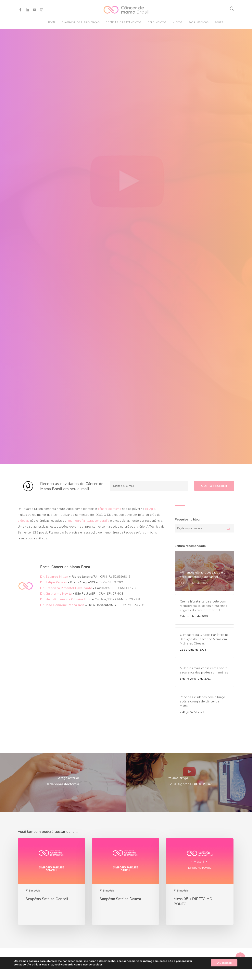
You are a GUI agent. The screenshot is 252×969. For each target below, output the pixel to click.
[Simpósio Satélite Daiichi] (125, 882)
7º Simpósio (33, 892)
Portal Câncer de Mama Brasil (65, 568)
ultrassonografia (97, 522)
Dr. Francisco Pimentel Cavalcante (66, 589)
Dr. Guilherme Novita (56, 595)
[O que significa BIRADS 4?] (189, 783)
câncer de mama (109, 510)
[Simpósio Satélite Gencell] (51, 882)
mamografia (76, 522)
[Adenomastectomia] (63, 783)
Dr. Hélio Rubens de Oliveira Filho (65, 600)
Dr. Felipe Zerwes (53, 583)
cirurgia (150, 510)
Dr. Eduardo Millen (54, 578)
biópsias (23, 522)
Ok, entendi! (224, 963)
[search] (232, 9)
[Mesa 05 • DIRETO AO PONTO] (199, 882)
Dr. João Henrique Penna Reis (62, 606)
